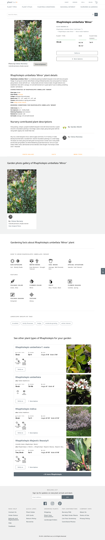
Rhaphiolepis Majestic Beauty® (32, 440)
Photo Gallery (28, 154)
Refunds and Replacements (14, 519)
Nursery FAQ (66, 512)
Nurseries (29, 522)
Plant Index (30, 512)
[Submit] (96, 14)
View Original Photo (15, 226)
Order (75, 2)
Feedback (12, 526)
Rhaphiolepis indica (26, 408)
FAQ (10, 523)
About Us (83, 512)
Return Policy (31, 518)
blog (91, 2)
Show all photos (40, 64)
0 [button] (96, 1)
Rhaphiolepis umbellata (28, 377)
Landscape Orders (50, 520)
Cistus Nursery (17, 221)
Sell (83, 2)
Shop (67, 2)
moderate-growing (51, 323)
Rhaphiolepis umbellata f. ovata (33, 347)
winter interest (22, 102)
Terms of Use (84, 515)
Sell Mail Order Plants (70, 515)
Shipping (47, 512)
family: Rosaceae (28, 323)
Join (67, 497)
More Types (78, 154)
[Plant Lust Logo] (12, 2)
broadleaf (15, 323)
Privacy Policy (85, 518)
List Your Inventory (69, 518)
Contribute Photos (68, 522)
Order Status (13, 515)
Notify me (77, 53)
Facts (54, 154)
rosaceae (20, 94)
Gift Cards (30, 515)
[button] (93, 14)
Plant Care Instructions (48, 516)
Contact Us (12, 512)
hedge (15, 102)
